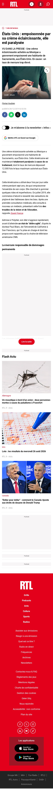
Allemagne (6, 396)
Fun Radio (32, 775)
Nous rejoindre (26, 703)
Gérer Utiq (26, 698)
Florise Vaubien (8, 103)
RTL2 (43, 775)
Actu (26, 606)
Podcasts (26, 600)
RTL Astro (13, 779)
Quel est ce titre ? (26, 641)
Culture (26, 611)
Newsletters (26, 663)
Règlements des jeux (26, 677)
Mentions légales (26, 682)
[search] (48, 4)
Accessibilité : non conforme (26, 709)
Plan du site (26, 714)
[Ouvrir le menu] (3, 4)
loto (3, 447)
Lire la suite (26, 342)
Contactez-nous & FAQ (26, 671)
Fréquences (26, 652)
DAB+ (41, 779)
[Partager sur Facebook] (4, 114)
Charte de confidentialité (26, 687)
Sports (26, 616)
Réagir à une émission (26, 636)
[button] (31, 4)
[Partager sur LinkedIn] (24, 114)
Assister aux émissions (26, 630)
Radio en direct (26, 646)
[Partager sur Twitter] (18, 114)
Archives (26, 657)
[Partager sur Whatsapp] (11, 114)
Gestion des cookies (26, 693)
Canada (5, 496)
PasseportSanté (28, 779)
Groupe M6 (13, 775)
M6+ (23, 775)
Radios (26, 622)
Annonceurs (26, 784)
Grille (26, 595)
